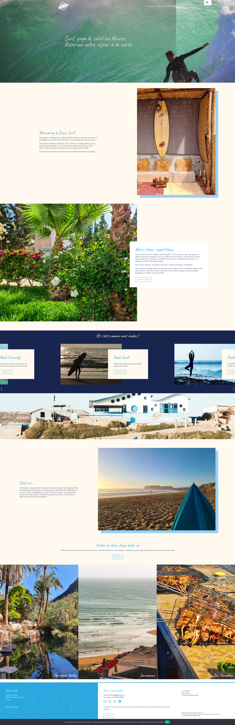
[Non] (232, 722)
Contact (172, 6)
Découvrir (120, 372)
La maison (150, 6)
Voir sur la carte (12, 707)
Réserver (117, 557)
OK (167, 722)
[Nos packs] (39, 622)
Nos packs (162, 6)
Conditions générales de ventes (191, 715)
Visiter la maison (143, 279)
